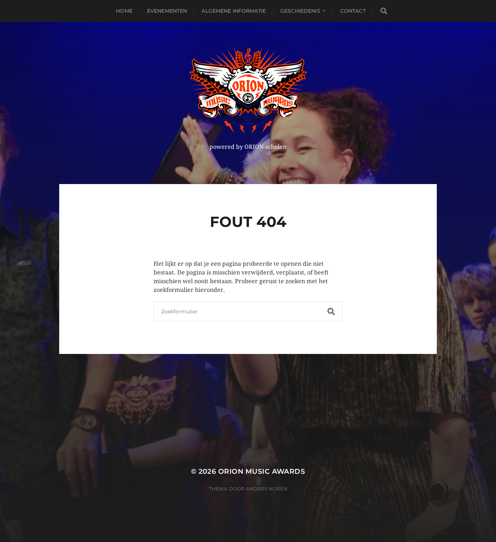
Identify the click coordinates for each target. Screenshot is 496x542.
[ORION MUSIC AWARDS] (248, 90)
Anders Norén (267, 489)
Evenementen (167, 11)
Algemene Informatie (234, 11)
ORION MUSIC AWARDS (261, 471)
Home (124, 11)
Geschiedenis (300, 11)
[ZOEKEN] (383, 11)
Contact (353, 11)
